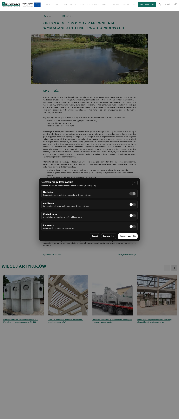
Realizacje (79, 5)
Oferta (66, 5)
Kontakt (116, 5)
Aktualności (93, 5)
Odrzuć (95, 236)
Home (47, 5)
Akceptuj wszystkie (128, 236)
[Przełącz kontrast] (175, 4)
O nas (56, 5)
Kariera (106, 5)
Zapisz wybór (108, 236)
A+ (168, 4)
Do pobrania (129, 5)
